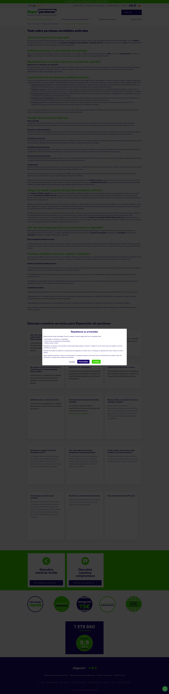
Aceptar (96, 361)
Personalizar (83, 361)
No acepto (72, 361)
